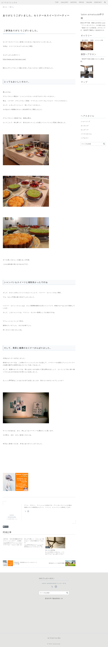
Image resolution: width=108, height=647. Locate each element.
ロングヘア (85, 130)
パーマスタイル (86, 134)
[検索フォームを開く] (105, 2)
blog (6, 526)
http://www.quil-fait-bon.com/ (14, 59)
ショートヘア (85, 121)
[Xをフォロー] (25, 511)
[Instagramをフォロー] (28, 511)
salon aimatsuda (12, 516)
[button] (104, 144)
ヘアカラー (85, 138)
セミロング (85, 125)
